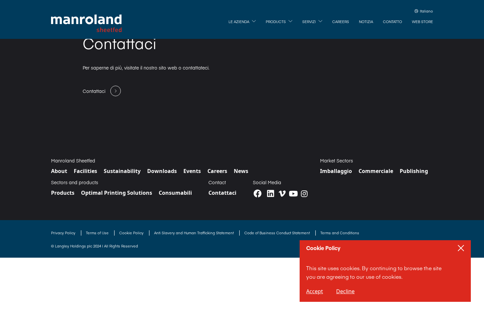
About (59, 171)
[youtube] (293, 194)
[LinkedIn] (270, 193)
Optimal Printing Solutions (116, 192)
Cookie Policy (132, 232)
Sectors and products (74, 182)
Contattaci (222, 192)
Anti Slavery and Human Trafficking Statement (194, 232)
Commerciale (376, 171)
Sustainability (122, 171)
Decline (345, 291)
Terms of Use (98, 232)
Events (192, 171)
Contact (217, 182)
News (241, 171)
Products (62, 192)
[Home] (86, 23)
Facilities (85, 171)
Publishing (414, 171)
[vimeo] (282, 193)
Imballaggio (336, 171)
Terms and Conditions (339, 232)
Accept (314, 291)
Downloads (162, 171)
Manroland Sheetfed (73, 160)
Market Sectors (336, 160)
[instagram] (304, 193)
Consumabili (175, 192)
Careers (217, 171)
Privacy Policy (63, 232)
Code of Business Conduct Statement (277, 232)
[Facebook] (257, 193)
